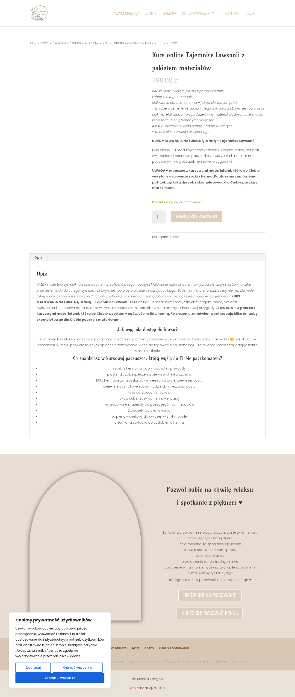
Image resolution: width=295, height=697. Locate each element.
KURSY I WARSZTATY (198, 13)
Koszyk (149, 648)
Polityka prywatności (174, 648)
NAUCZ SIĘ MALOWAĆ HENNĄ (210, 613)
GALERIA (169, 13)
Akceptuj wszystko (60, 678)
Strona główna (41, 42)
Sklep (135, 648)
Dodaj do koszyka (196, 216)
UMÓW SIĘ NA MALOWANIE (209, 595)
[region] (60, 650)
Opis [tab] (38, 257)
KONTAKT (232, 13)
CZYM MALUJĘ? (127, 13)
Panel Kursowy (116, 648)
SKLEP (250, 13)
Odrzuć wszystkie (77, 667)
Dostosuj (33, 667)
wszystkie (62, 42)
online (76, 42)
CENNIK (150, 13)
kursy (88, 42)
